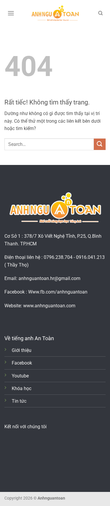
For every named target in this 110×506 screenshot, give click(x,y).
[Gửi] (100, 144)
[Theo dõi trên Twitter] (26, 320)
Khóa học (21, 388)
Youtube (20, 376)
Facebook (22, 363)
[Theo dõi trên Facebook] (9, 320)
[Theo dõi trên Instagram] (17, 320)
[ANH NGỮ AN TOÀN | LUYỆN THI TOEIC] (55, 13)
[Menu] (10, 13)
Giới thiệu (21, 350)
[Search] (100, 13)
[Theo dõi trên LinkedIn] (35, 320)
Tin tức (19, 401)
